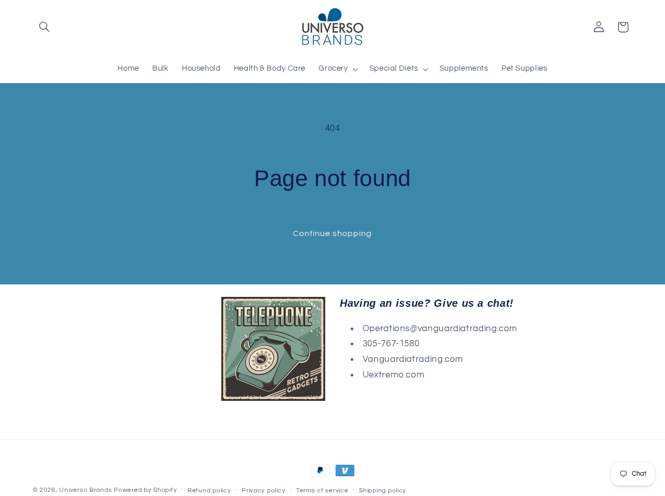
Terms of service (322, 490)
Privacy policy (263, 490)
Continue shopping (333, 233)
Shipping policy (382, 490)
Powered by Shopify (145, 490)
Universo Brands (85, 490)
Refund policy (209, 490)
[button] (45, 27)
